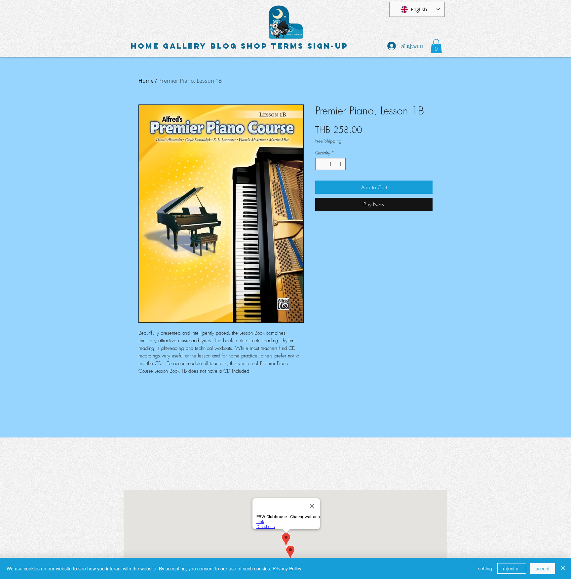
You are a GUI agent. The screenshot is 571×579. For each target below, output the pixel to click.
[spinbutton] (330, 164)
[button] (436, 46)
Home (146, 80)
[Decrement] (320, 164)
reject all (511, 568)
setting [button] (485, 568)
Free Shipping (328, 141)
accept (543, 568)
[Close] (563, 568)
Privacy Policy (287, 568)
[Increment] (341, 164)
